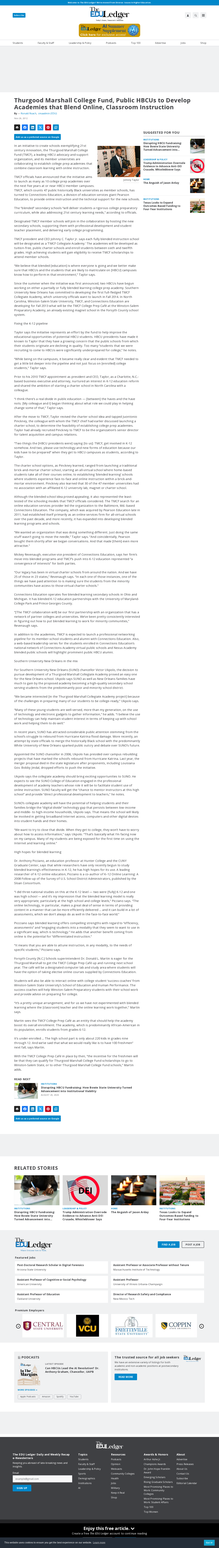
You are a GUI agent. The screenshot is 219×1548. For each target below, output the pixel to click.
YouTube (74, 1396)
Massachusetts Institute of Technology (136, 1269)
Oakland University (29, 1298)
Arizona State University (31, 1269)
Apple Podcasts (28, 1396)
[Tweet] (40, 127)
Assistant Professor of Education (38, 1294)
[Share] (25, 127)
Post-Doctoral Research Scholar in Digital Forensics (50, 1265)
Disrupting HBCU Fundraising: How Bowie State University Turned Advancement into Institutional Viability (86, 1089)
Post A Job (193, 1244)
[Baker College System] (87, 1325)
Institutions (49, 1083)
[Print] (17, 127)
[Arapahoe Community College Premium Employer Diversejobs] (43, 1325)
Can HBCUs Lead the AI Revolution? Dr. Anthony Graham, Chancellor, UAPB (72, 1369)
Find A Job (168, 1244)
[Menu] (203, 15)
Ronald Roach (28, 113)
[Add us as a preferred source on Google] (56, 127)
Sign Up (22, 1488)
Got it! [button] (209, 1542)
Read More (126, 1377)
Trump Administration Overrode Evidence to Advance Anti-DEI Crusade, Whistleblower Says (164, 166)
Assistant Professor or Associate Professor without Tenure (151, 1265)
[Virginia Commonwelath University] (176, 1325)
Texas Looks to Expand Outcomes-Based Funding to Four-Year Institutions (161, 206)
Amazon (46, 1396)
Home (146, 179)
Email (16, 1473)
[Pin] (48, 127)
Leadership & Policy (155, 159)
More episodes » (27, 1389)
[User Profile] (188, 15)
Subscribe (19, 15)
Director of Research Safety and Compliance (142, 1294)
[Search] (196, 15)
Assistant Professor (125, 1279)
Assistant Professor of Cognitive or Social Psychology (51, 1279)
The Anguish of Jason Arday (161, 183)
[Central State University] (132, 1325)
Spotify (59, 1396)
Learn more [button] (99, 1542)
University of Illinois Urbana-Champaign (137, 1284)
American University (29, 1284)
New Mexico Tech (123, 1298)
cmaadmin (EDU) (47, 113)
